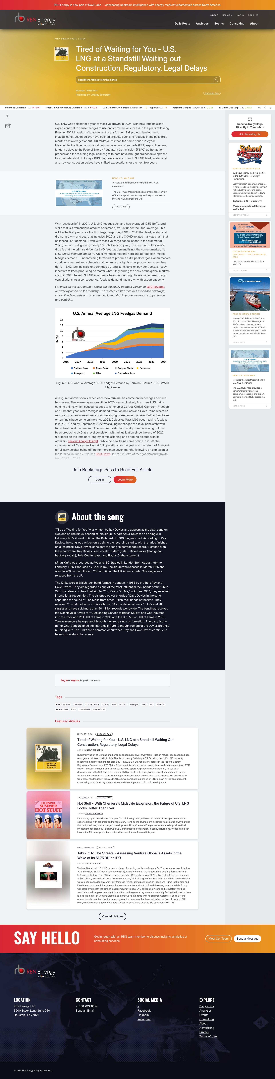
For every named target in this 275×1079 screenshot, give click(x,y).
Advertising (206, 1028)
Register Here (240, 270)
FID (151, 704)
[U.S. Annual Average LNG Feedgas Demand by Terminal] (112, 376)
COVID (105, 704)
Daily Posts (182, 23)
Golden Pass (62, 709)
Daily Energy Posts (65, 39)
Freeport (161, 704)
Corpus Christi (92, 704)
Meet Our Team (219, 938)
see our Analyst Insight (83, 441)
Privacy (204, 1032)
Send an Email (85, 1010)
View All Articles (112, 916)
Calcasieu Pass (63, 704)
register (75, 680)
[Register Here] (250, 235)
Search (226, 14)
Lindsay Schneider (100, 94)
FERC (144, 704)
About (254, 23)
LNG (73, 709)
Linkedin (143, 1015)
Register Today (241, 215)
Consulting (237, 23)
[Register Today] (250, 154)
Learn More (121, 207)
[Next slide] (270, 107)
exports (123, 704)
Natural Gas (212, 93)
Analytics (202, 23)
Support (214, 14)
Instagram (144, 1019)
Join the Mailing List (250, 134)
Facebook (144, 1010)
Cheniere (78, 704)
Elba (114, 704)
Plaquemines (99, 709)
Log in (100, 479)
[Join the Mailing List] (8, 126)
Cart (239, 14)
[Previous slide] (265, 107)
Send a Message (247, 938)
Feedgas (134, 704)
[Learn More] (79, 193)
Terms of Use (208, 1036)
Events (219, 23)
